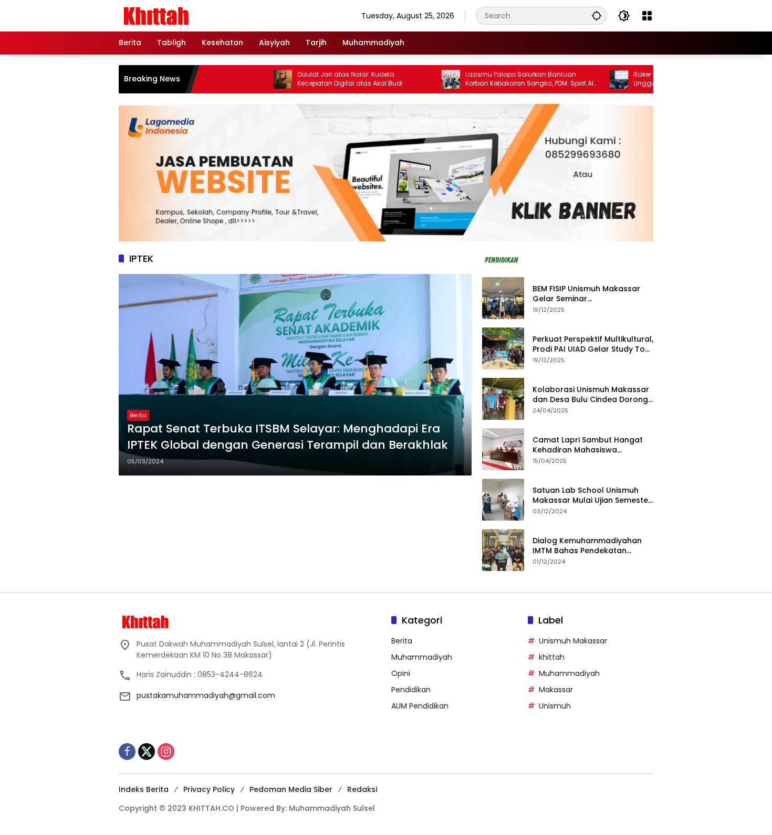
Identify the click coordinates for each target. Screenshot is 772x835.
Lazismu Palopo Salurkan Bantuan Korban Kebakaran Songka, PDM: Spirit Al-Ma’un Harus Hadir (500, 79)
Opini (400, 673)
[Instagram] (166, 751)
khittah (552, 657)
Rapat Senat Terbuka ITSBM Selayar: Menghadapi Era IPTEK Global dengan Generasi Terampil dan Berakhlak (287, 437)
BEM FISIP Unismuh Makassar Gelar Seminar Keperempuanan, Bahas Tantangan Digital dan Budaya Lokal (592, 294)
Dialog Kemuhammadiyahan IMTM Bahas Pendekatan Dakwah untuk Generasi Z (587, 546)
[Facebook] (127, 751)
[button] (596, 15)
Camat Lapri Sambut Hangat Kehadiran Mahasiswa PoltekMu (588, 445)
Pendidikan (411, 689)
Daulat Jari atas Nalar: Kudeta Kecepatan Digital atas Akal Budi (318, 79)
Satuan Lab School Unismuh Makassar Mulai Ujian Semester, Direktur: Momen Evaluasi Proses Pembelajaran (593, 495)
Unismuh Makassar (573, 641)
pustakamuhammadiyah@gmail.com (206, 695)
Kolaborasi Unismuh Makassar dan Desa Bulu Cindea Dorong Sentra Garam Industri (591, 395)
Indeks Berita (144, 789)
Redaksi (362, 789)
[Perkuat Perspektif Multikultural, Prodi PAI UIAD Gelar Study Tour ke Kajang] (503, 348)
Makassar (556, 689)
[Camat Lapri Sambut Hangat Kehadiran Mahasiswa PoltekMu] (503, 449)
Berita (138, 415)
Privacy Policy (209, 789)
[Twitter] (146, 751)
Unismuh (555, 706)
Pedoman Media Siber (290, 789)
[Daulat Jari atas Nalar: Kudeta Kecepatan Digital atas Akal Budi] (251, 79)
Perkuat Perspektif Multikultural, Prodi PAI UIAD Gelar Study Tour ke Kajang (593, 344)
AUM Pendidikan (419, 706)
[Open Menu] (647, 15)
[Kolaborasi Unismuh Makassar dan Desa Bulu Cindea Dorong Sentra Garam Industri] (503, 399)
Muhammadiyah (421, 657)
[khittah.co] (210, 15)
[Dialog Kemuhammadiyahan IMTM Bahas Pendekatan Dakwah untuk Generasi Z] (503, 550)
